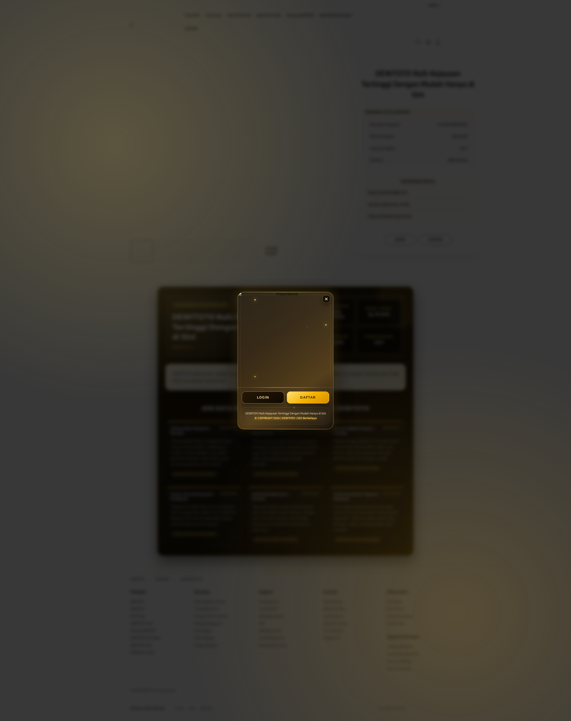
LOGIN (263, 397)
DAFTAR (308, 397)
